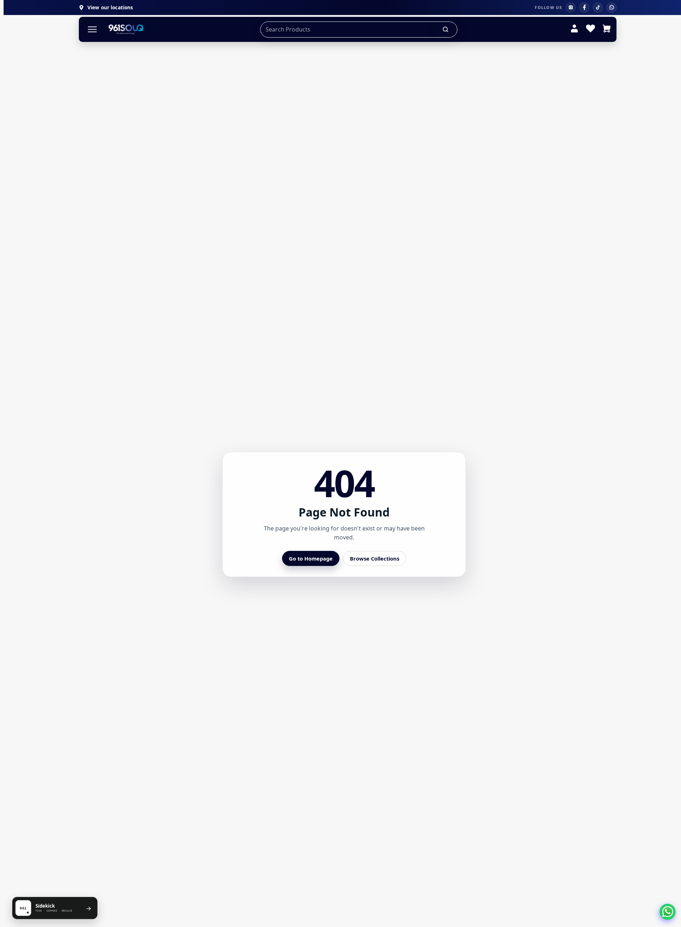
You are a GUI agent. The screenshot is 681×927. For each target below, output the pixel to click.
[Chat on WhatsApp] (667, 912)
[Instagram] (571, 8)
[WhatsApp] (611, 8)
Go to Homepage (311, 558)
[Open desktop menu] (92, 29)
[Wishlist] (590, 29)
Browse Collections (374, 558)
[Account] (574, 29)
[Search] (446, 29)
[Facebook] (584, 8)
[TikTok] (598, 8)
